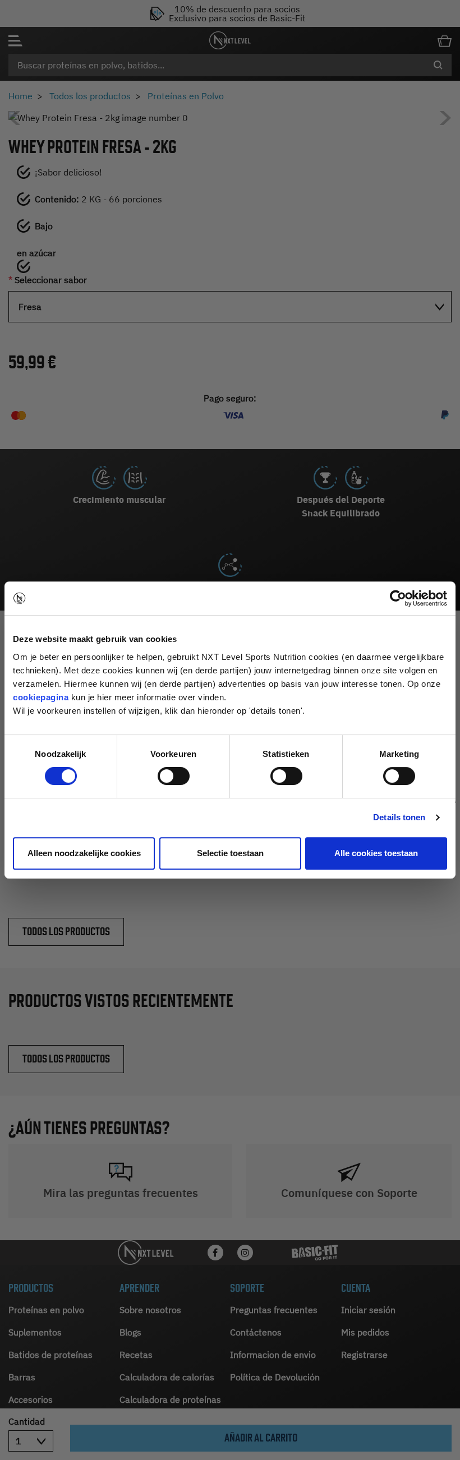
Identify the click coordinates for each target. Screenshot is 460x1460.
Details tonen (399, 817)
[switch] (174, 776)
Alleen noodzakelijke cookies (84, 853)
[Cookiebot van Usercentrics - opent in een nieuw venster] (398, 598)
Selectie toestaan (230, 853)
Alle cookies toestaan (376, 853)
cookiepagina (40, 697)
